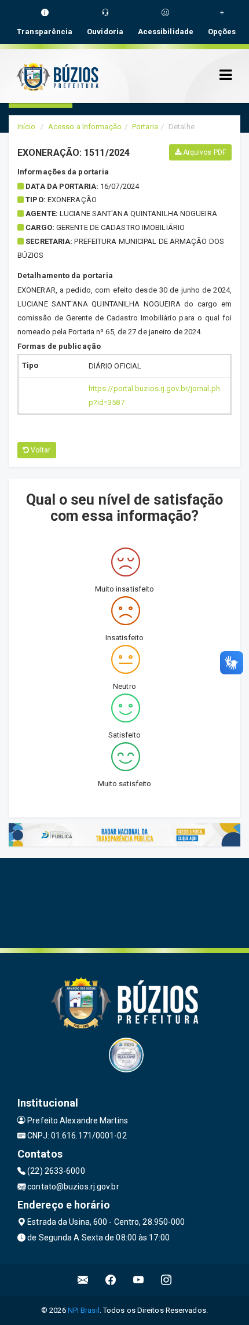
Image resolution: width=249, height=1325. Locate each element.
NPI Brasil (84, 1310)
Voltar (39, 450)
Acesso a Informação (85, 126)
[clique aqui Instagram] (166, 1280)
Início (26, 126)
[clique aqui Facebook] (111, 1280)
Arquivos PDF (203, 152)
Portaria (145, 126)
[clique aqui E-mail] (83, 1280)
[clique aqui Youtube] (139, 1280)
